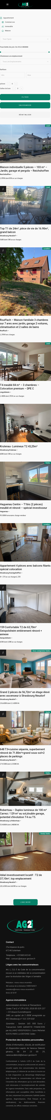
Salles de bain (5, 88)
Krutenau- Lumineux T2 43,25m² (19, 446)
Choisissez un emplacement (11, 56)
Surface (3, 69)
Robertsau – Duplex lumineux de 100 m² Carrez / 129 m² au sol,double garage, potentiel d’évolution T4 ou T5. (23, 813)
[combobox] (25, 39)
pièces (2, 84)
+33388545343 (24, 955)
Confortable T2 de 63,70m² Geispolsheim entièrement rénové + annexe (21, 631)
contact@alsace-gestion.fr (23, 958)
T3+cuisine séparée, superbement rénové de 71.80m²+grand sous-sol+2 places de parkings (22, 753)
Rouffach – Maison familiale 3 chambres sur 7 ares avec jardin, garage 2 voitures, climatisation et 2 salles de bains (24, 323)
